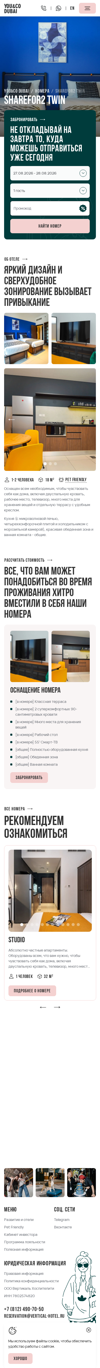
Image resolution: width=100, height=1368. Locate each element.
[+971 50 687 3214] (43, 8)
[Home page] (12, 8)
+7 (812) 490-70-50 (24, 1309)
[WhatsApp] (58, 8)
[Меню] (87, 8)
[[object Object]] (43, 1007)
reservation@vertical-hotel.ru (34, 1316)
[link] (72, 480)
